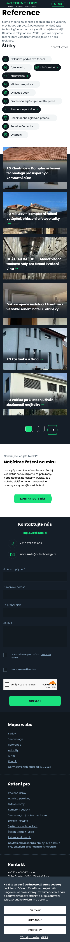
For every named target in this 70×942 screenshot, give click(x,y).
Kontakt (12, 761)
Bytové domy (16, 804)
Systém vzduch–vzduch (23, 826)
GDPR (44, 937)
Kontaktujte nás (33, 498)
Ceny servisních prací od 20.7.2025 (29, 767)
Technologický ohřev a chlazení (27, 815)
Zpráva (7, 622)
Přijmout (35, 910)
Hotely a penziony (19, 798)
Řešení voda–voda (19, 837)
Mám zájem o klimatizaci (24, 669)
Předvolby (35, 930)
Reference (14, 744)
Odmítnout (35, 920)
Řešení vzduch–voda (21, 832)
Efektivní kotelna (18, 820)
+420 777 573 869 (31, 543)
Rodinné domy (17, 793)
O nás (11, 756)
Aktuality (13, 750)
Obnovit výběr (59, 47)
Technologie (16, 739)
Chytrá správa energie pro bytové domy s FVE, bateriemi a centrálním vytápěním (34, 844)
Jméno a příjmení (14, 569)
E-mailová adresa (14, 587)
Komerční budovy (19, 809)
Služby (12, 733)
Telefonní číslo (12, 605)
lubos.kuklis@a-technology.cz (38, 554)
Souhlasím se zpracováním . (31, 656)
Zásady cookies (29, 937)
